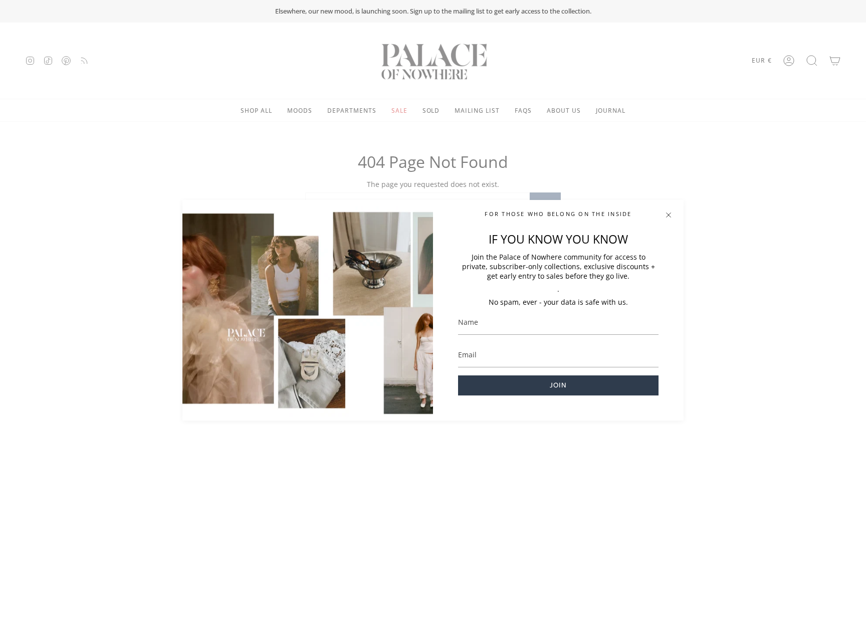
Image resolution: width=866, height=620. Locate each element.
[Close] (669, 215)
